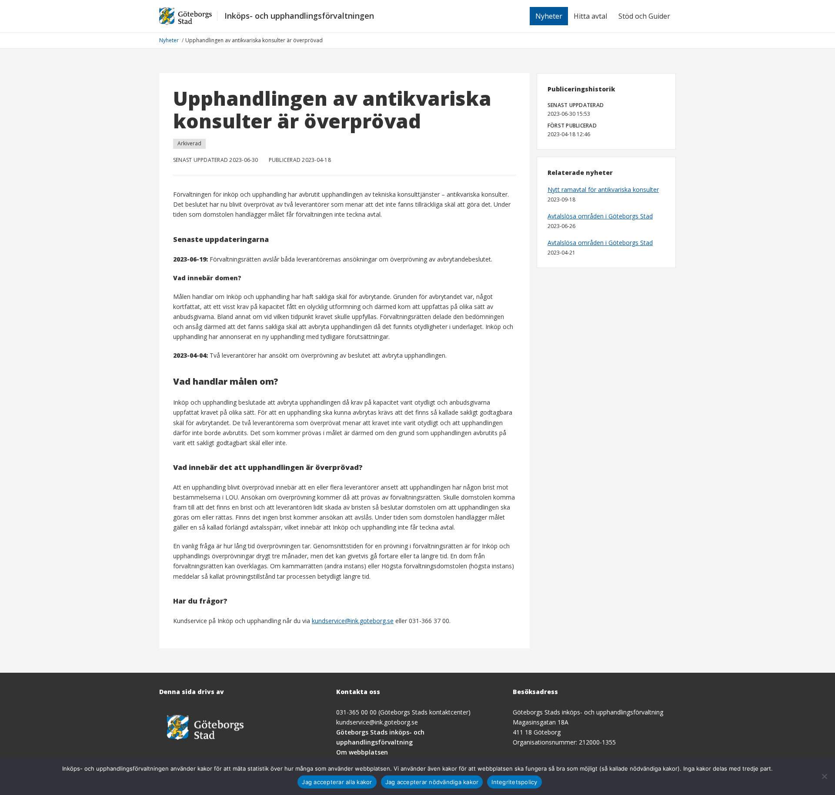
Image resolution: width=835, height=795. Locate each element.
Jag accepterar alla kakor (337, 781)
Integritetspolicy (514, 781)
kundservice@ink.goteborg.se (353, 621)
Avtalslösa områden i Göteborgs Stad (600, 216)
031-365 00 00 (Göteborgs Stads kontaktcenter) (403, 712)
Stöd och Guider (644, 16)
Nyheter (548, 16)
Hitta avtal (590, 16)
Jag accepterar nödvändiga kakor (432, 781)
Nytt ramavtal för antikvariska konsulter (603, 189)
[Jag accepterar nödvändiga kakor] (824, 776)
